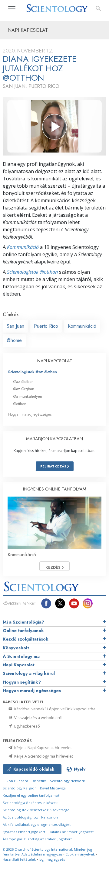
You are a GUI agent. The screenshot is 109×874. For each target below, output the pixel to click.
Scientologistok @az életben (32, 372)
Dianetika (39, 781)
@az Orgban (23, 389)
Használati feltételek (19, 859)
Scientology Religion (20, 788)
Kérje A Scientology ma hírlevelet (43, 756)
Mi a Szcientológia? (23, 622)
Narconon (49, 817)
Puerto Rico (46, 326)
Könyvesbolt (16, 648)
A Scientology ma (21, 656)
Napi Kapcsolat (19, 665)
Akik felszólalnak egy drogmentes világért (37, 824)
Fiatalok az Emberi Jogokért (71, 831)
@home (14, 340)
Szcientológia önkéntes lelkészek (30, 802)
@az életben (23, 381)
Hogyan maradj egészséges (29, 414)
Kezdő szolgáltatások (25, 639)
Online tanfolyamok (23, 631)
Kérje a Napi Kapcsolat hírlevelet (42, 747)
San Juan (15, 326)
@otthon (19, 404)
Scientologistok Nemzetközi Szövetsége (36, 810)
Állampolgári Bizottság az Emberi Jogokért (37, 839)
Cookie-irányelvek (80, 854)
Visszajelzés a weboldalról (37, 717)
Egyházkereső (26, 726)
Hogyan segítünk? (22, 682)
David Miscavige (53, 788)
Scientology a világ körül (29, 673)
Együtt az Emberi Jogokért (24, 831)
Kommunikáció (23, 247)
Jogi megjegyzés (52, 859)
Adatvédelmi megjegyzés (41, 854)
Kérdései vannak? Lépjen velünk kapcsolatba (54, 709)
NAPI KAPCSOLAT (54, 361)
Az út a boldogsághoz (20, 817)
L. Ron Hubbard (15, 781)
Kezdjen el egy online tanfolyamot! (31, 795)
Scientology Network (67, 781)
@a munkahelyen (27, 396)
